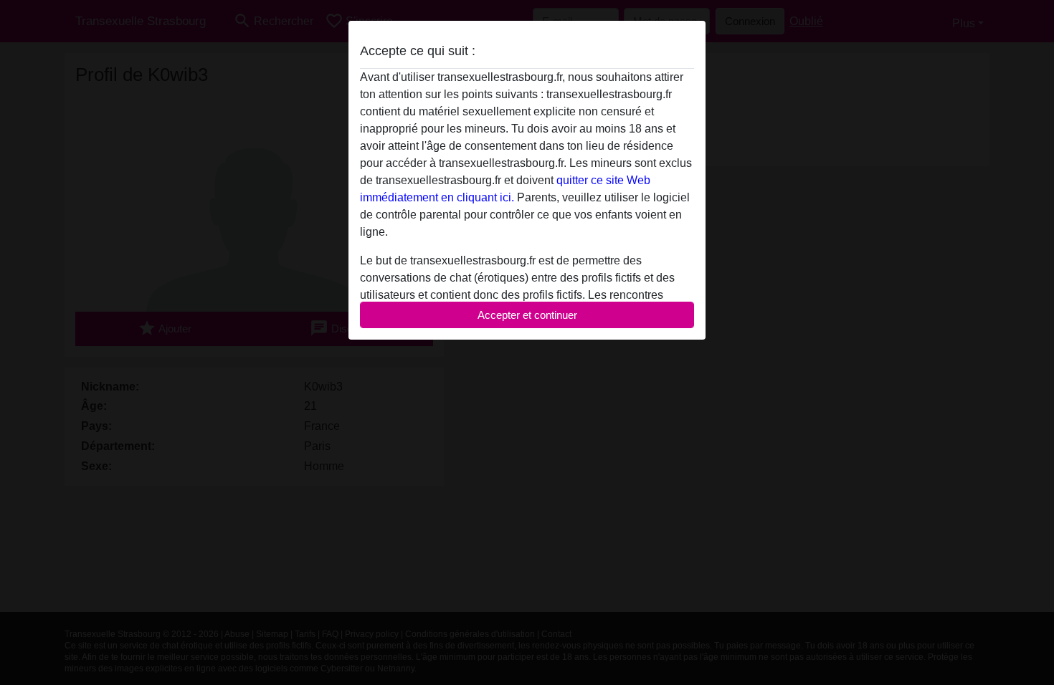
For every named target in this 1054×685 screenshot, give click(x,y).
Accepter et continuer (527, 315)
